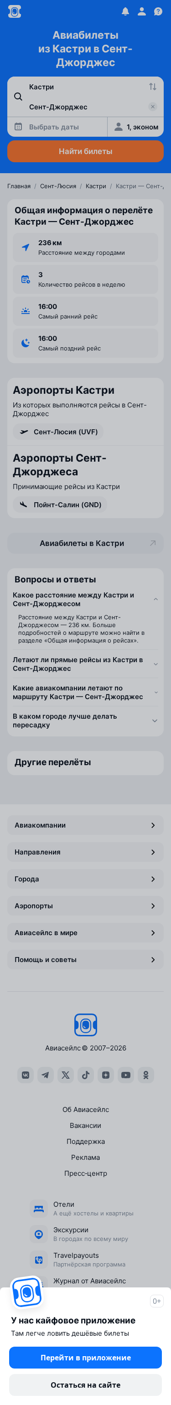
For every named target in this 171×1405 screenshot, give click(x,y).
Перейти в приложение (86, 1358)
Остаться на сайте (85, 1385)
